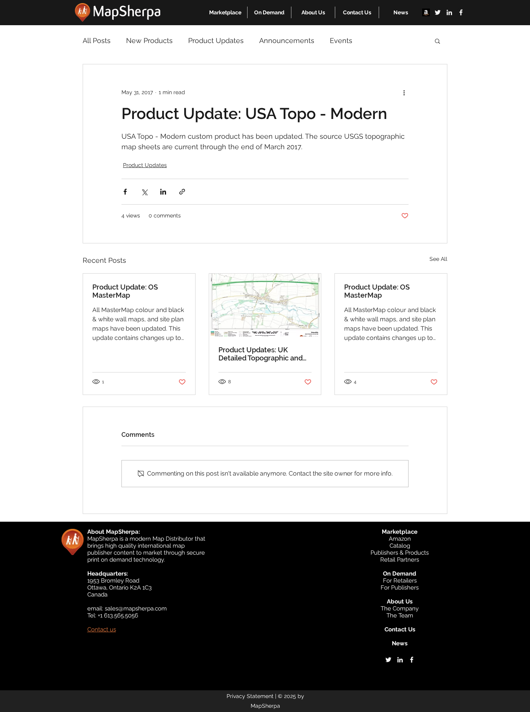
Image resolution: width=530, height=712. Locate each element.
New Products (149, 40)
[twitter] (438, 12)
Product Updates (216, 40)
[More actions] (404, 92)
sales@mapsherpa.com (136, 608)
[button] (225, 12)
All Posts (97, 40)
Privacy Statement (250, 696)
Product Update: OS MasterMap (125, 291)
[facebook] (461, 12)
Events (341, 40)
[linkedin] (449, 12)
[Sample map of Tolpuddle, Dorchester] (265, 305)
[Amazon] (426, 12)
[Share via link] (182, 191)
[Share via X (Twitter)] (144, 191)
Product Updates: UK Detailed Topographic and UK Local (260, 354)
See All (438, 259)
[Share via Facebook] (125, 191)
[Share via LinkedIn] (163, 191)
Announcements (286, 40)
